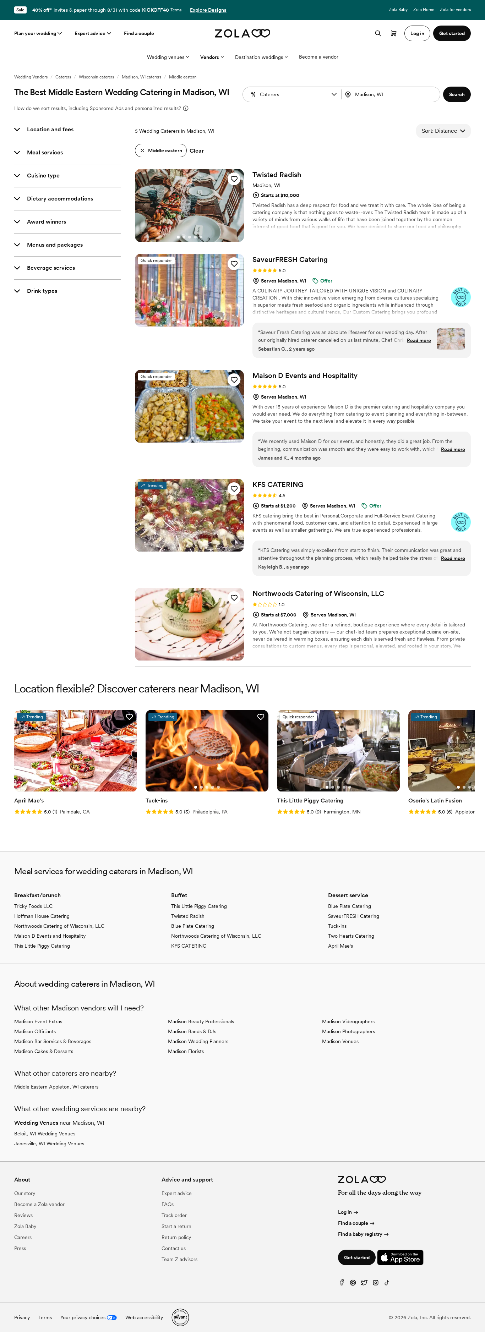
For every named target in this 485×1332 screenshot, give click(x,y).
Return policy (176, 1237)
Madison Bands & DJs (192, 1031)
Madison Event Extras (38, 1021)
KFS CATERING (189, 946)
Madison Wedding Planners (198, 1041)
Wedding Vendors (31, 77)
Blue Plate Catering (192, 926)
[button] (334, 94)
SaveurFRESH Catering (353, 916)
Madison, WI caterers (141, 77)
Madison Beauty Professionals (201, 1021)
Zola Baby (398, 9)
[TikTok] (387, 1284)
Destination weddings (259, 57)
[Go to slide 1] (178, 237)
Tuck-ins (337, 926)
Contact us (174, 1248)
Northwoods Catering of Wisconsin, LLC (59, 926)
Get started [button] (452, 33)
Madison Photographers (348, 1031)
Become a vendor (318, 57)
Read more (419, 340)
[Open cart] (394, 33)
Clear (197, 150)
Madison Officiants (35, 1031)
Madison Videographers (348, 1021)
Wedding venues (165, 57)
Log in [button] (417, 33)
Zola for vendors (455, 9)
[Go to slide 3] (189, 237)
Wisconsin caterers (96, 77)
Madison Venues (340, 1041)
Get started (357, 1257)
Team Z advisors (179, 1259)
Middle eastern (183, 77)
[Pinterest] (352, 1284)
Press (20, 1248)
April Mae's (340, 946)
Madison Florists (186, 1051)
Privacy (22, 1317)
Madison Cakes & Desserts (43, 1051)
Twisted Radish (188, 916)
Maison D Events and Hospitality (50, 936)
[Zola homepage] (243, 33)
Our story (24, 1193)
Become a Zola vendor (39, 1204)
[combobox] (391, 94)
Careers (23, 1237)
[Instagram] (375, 1284)
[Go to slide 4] (195, 237)
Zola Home (423, 9)
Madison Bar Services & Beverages (52, 1041)
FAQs (168, 1204)
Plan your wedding (35, 33)
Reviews (23, 1215)
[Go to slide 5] (201, 237)
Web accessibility (144, 1317)
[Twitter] (364, 1284)
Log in (345, 1212)
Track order (174, 1215)
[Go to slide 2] (184, 237)
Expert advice (90, 33)
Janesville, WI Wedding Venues (49, 1143)
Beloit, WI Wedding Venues (44, 1133)
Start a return (176, 1226)
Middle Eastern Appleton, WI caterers (56, 1087)
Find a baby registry (360, 1234)
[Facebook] (341, 1284)
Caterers (63, 77)
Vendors (209, 57)
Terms (175, 9)
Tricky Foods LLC (33, 906)
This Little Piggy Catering (42, 946)
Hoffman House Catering (42, 916)
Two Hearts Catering (351, 936)
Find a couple (139, 33)
